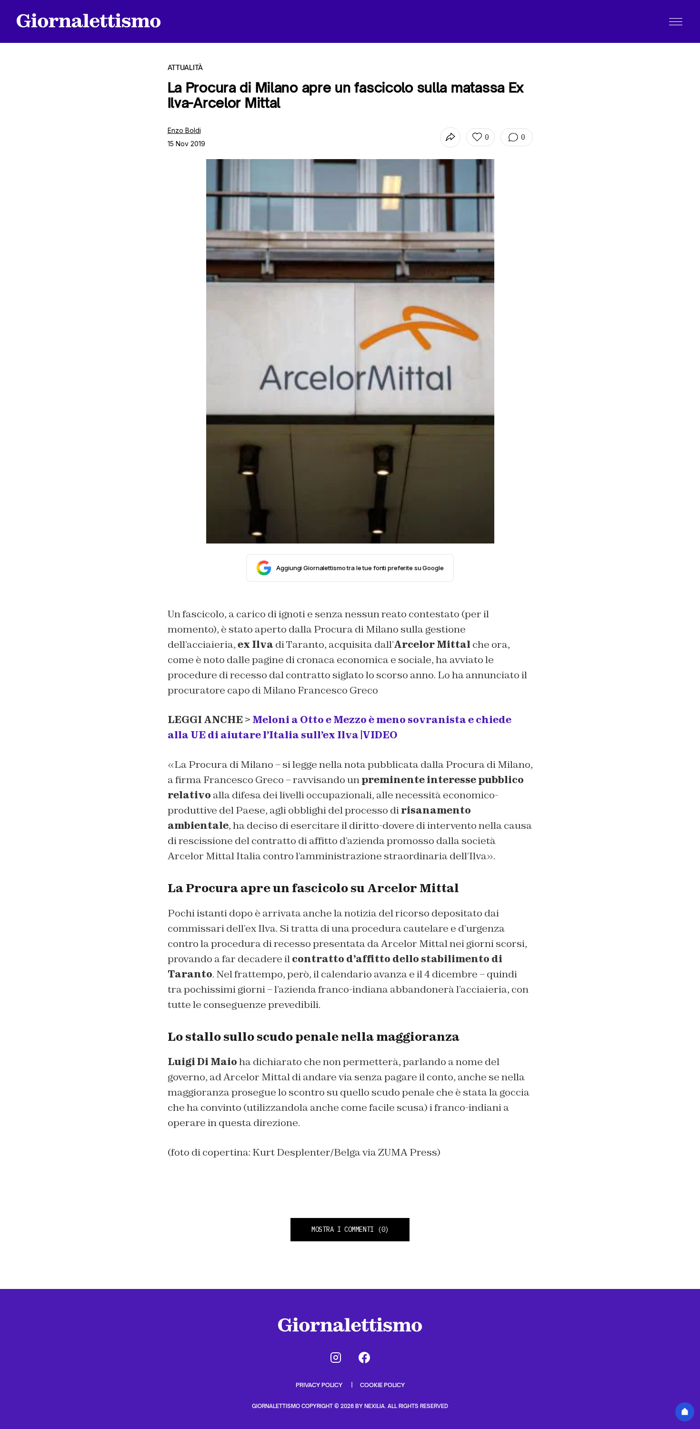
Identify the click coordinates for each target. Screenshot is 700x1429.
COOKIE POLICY (382, 1385)
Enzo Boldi (184, 130)
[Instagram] (335, 1357)
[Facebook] (364, 1357)
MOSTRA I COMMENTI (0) (350, 1229)
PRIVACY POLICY (320, 1385)
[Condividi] (450, 137)
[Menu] (675, 21)
